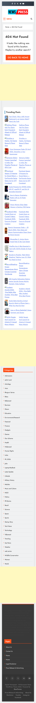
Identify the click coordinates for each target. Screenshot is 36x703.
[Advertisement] (18, 82)
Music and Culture (10, 488)
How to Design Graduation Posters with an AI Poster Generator (18, 197)
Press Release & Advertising (15, 668)
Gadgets (7, 430)
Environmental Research (12, 417)
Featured (7, 422)
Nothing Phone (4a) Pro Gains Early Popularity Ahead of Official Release (24, 130)
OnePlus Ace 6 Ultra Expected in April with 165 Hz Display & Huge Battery (20, 248)
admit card (8, 380)
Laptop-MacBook (10, 468)
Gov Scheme (9, 438)
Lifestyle (7, 476)
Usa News (8, 543)
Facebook (18, 697)
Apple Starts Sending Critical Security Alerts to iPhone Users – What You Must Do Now (19, 303)
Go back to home (18, 57)
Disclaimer (10, 695)
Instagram (26, 695)
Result (6, 505)
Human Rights (9, 451)
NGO (6, 493)
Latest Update (9, 472)
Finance (7, 426)
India (6, 455)
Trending (7, 539)
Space (7, 514)
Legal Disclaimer (11, 664)
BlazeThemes (18, 689)
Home (8, 655)
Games (7, 434)
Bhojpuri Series (9, 392)
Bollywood (8, 401)
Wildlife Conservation (11, 555)
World (7, 564)
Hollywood (8, 447)
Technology (8, 530)
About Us (9, 647)
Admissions (8, 376)
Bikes (6, 397)
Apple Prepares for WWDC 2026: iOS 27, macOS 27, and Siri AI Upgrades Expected (20, 189)
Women (7, 559)
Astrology (8, 384)
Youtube (18, 695)
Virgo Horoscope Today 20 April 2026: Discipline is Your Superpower (20, 151)
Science (7, 509)
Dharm (7, 409)
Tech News (8, 526)
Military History (9, 480)
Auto (6, 388)
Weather (7, 547)
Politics (7, 497)
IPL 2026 (8, 459)
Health (7, 442)
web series (8, 551)
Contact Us (9, 651)
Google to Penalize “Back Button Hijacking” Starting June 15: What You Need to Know (20, 257)
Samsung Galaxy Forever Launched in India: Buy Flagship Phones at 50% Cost (25, 163)
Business (7, 405)
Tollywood (8, 534)
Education (8, 413)
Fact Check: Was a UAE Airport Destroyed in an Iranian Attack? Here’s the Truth (19, 119)
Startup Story (9, 522)
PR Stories (8, 501)
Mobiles (7, 484)
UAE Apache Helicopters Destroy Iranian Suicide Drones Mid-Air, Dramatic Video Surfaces (19, 281)
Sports (7, 518)
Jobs (6, 463)
